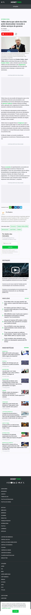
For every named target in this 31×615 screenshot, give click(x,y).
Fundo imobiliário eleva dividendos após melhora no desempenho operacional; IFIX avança (15, 340)
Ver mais (27, 298)
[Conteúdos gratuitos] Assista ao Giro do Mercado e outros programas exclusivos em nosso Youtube (15, 279)
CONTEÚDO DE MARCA (6, 552)
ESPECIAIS (3, 531)
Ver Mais (26, 347)
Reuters (5, 28)
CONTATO (3, 494)
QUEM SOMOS (4, 488)
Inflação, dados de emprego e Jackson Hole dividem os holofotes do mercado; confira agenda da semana (13, 395)
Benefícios (4, 351)
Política (4, 361)
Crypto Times (5, 423)
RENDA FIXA (3, 518)
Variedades (5, 401)
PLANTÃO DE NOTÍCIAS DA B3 (7, 555)
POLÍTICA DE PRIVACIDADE (7, 499)
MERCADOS (3, 510)
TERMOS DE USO (4, 496)
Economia (13, 226)
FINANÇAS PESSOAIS (5, 520)
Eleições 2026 (5, 369)
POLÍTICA (3, 526)
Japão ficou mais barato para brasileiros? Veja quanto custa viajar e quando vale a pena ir (10, 405)
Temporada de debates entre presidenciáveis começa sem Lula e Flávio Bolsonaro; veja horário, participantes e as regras (12, 383)
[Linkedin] (14, 483)
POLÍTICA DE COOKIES (6, 501)
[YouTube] (12, 483)
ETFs (2, 587)
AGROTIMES (3, 598)
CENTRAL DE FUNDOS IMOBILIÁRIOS (9, 542)
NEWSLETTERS (4, 558)
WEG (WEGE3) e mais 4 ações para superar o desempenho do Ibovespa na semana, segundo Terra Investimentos (16, 315)
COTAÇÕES (3, 563)
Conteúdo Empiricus (7, 411)
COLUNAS (3, 547)
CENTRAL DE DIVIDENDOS (6, 544)
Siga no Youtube (8, 34)
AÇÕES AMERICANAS (5, 574)
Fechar (15, 611)
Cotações (15, 6)
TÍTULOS (3, 589)
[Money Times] (16, 2)
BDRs (2, 571)
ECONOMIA (3, 515)
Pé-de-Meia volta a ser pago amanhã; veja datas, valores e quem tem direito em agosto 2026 (16, 303)
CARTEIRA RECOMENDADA (7, 536)
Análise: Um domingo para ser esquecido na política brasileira (10, 363)
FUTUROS (3, 582)
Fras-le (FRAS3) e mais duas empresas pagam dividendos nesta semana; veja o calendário (15, 328)
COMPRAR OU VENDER (6, 550)
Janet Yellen (13, 229)
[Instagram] (9, 483)
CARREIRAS (3, 528)
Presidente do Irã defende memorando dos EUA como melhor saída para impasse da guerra (12, 436)
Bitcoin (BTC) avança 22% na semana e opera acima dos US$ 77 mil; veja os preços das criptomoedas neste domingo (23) (14, 447)
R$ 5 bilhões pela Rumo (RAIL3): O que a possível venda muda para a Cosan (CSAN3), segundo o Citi (16, 309)
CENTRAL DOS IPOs (5, 539)
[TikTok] (21, 483)
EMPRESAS (3, 512)
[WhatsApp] (16, 483)
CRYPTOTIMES (4, 595)
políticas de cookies (6, 608)
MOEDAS (3, 579)
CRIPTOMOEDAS (4, 576)
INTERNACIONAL (4, 523)
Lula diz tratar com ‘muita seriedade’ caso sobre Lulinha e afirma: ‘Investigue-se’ (10, 372)
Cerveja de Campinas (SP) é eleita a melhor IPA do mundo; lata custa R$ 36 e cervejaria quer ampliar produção (15, 321)
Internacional (5, 19)
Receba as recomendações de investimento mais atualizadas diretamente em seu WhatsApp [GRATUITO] (14, 291)
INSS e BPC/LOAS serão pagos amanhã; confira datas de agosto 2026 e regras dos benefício (11, 354)
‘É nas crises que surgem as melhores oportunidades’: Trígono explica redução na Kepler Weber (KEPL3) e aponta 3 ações (15, 334)
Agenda (4, 390)
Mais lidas (6, 298)
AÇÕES (2, 566)
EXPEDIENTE (4, 491)
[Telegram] (19, 483)
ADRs (2, 584)
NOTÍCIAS (3, 507)
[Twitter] (23, 483)
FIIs (2, 568)
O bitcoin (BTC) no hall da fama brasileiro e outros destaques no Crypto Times (11, 426)
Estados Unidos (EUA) (23, 226)
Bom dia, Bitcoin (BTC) (7, 442)
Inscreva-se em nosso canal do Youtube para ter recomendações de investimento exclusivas (14, 284)
